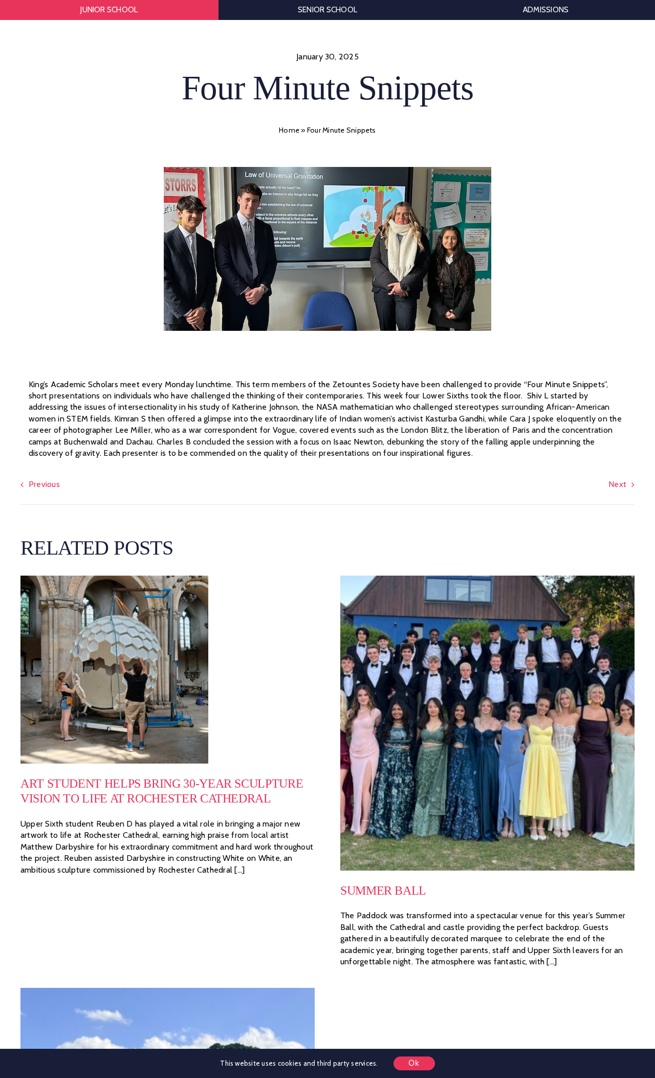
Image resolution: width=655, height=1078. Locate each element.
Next (617, 484)
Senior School (327, 9)
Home (289, 130)
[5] (114, 579)
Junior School (109, 9)
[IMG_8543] (167, 992)
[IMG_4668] (487, 579)
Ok (414, 1063)
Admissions (546, 9)
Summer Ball (383, 890)
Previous (44, 484)
